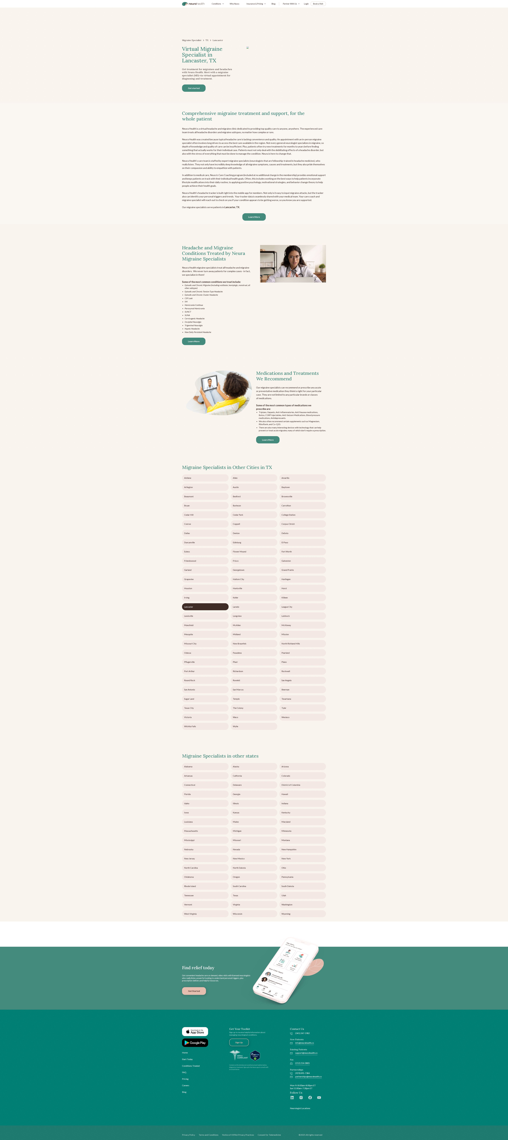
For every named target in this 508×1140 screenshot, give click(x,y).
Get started (194, 88)
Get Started (194, 991)
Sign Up (239, 1042)
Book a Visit (318, 4)
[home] (193, 4)
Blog (273, 4)
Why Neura (234, 4)
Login (306, 4)
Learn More (254, 217)
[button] (217, 3)
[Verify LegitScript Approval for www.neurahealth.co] (255, 1055)
